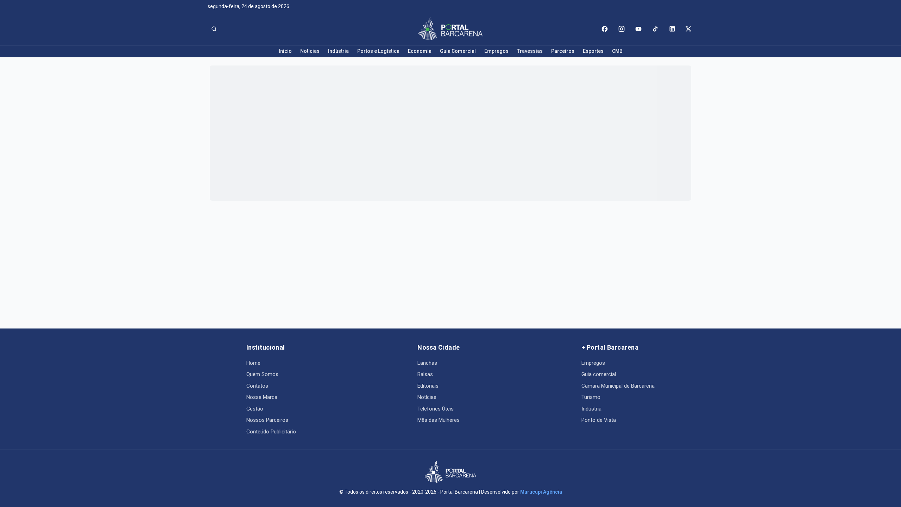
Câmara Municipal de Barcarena (618, 386)
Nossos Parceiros (267, 420)
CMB (617, 51)
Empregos (496, 51)
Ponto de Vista (598, 420)
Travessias (530, 51)
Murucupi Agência (541, 492)
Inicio (285, 51)
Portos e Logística (378, 51)
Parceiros (562, 51)
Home (253, 363)
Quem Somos (262, 374)
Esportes (593, 51)
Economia (419, 51)
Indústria (338, 51)
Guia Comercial (458, 51)
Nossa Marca (261, 397)
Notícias (310, 51)
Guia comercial (598, 374)
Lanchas (427, 363)
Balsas (425, 374)
